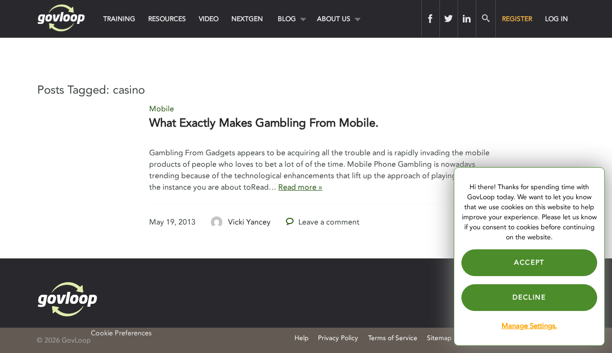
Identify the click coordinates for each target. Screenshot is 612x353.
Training (119, 18)
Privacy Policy (338, 337)
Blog (287, 18)
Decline (529, 297)
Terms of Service (392, 337)
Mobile (161, 109)
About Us (333, 18)
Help (301, 337)
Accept (529, 262)
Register (517, 18)
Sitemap (439, 337)
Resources (167, 18)
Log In (556, 18)
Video (209, 18)
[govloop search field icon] (485, 18)
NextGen (247, 18)
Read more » (300, 187)
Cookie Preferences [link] (121, 333)
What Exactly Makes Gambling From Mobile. (264, 123)
